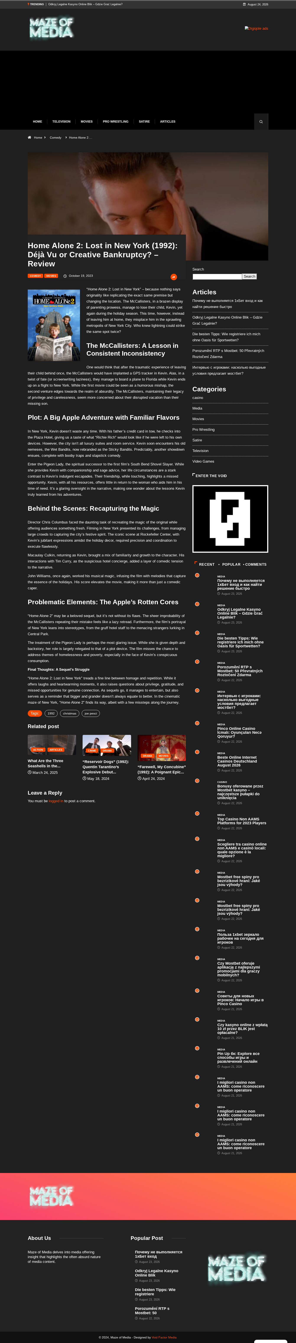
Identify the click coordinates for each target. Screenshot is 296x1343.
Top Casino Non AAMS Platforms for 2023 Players (241, 821)
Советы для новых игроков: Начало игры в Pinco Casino (240, 1000)
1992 (51, 713)
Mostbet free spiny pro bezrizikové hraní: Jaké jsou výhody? (238, 881)
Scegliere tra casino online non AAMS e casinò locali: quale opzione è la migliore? (242, 850)
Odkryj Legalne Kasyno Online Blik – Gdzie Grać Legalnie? (240, 613)
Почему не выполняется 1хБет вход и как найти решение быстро (241, 584)
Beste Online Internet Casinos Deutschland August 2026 (237, 761)
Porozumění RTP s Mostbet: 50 (152, 1310)
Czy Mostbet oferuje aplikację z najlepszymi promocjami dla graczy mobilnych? (238, 969)
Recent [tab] (207, 564)
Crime (92, 750)
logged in (56, 801)
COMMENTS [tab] (256, 564)
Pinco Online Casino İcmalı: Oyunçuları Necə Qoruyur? (239, 732)
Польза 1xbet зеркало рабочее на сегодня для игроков (240, 938)
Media (197, 408)
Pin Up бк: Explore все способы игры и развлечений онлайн (238, 1057)
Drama (107, 750)
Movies (87, 121)
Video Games (203, 461)
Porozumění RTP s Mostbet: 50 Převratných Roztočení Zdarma (240, 671)
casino (197, 398)
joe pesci (91, 713)
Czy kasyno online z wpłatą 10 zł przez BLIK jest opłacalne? (242, 1029)
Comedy (55, 137)
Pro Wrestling (115, 121)
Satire (144, 121)
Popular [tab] (231, 564)
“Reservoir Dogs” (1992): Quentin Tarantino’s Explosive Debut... (106, 767)
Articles (167, 121)
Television (61, 121)
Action (38, 749)
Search (198, 269)
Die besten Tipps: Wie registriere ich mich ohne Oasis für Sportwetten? (92, 4)
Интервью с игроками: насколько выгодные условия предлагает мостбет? (239, 702)
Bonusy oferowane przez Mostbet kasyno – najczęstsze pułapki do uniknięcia (240, 792)
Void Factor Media (164, 1337)
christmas (69, 713)
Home (37, 121)
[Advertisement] (148, 85)
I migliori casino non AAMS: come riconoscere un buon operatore (241, 1086)
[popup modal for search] (261, 121)
